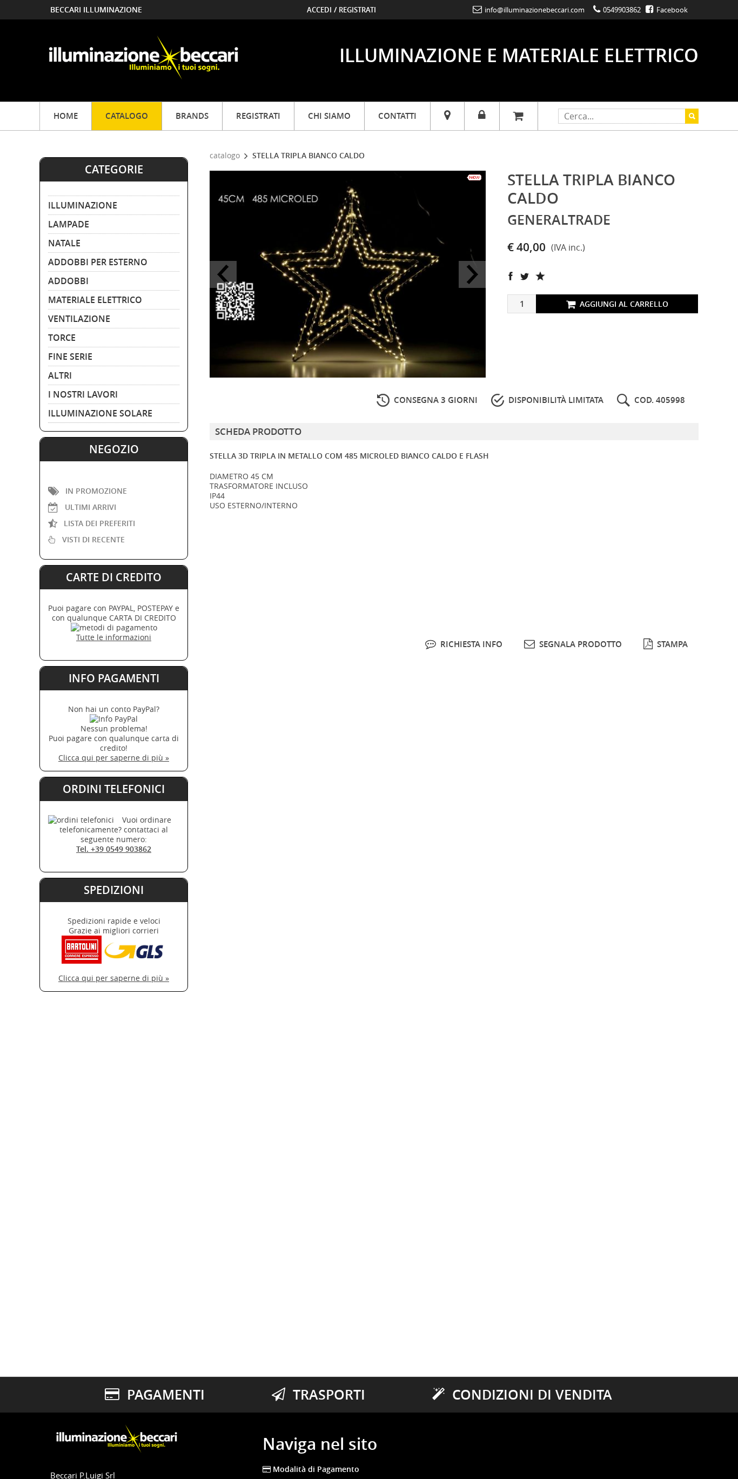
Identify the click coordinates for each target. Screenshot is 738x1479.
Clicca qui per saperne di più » (113, 757)
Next (472, 274)
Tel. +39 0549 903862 (113, 849)
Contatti (397, 116)
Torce (62, 338)
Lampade (68, 224)
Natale (64, 243)
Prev (223, 274)
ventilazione (79, 319)
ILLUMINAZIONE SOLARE (100, 413)
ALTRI (60, 375)
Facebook (671, 10)
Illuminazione (82, 205)
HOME (65, 116)
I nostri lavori (83, 394)
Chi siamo (329, 116)
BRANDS (192, 116)
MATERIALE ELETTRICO (95, 300)
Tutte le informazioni (113, 637)
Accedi (319, 10)
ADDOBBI (68, 281)
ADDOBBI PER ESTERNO (97, 262)
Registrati (357, 10)
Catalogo (126, 116)
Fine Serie (70, 356)
